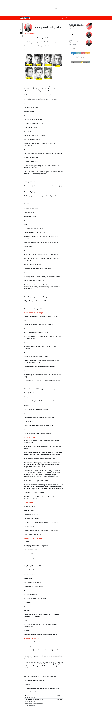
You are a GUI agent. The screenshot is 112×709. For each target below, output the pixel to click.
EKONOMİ (58, 18)
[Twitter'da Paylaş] (21, 24)
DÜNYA (53, 18)
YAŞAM (62, 18)
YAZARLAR (43, 18)
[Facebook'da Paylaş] (21, 27)
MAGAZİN (75, 18)
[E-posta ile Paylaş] (21, 32)
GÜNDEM (49, 18)
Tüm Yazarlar (72, 48)
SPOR (70, 18)
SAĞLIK (66, 18)
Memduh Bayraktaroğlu (30, 33)
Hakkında (89, 18)
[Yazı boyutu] (21, 36)
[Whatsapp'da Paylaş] (21, 29)
